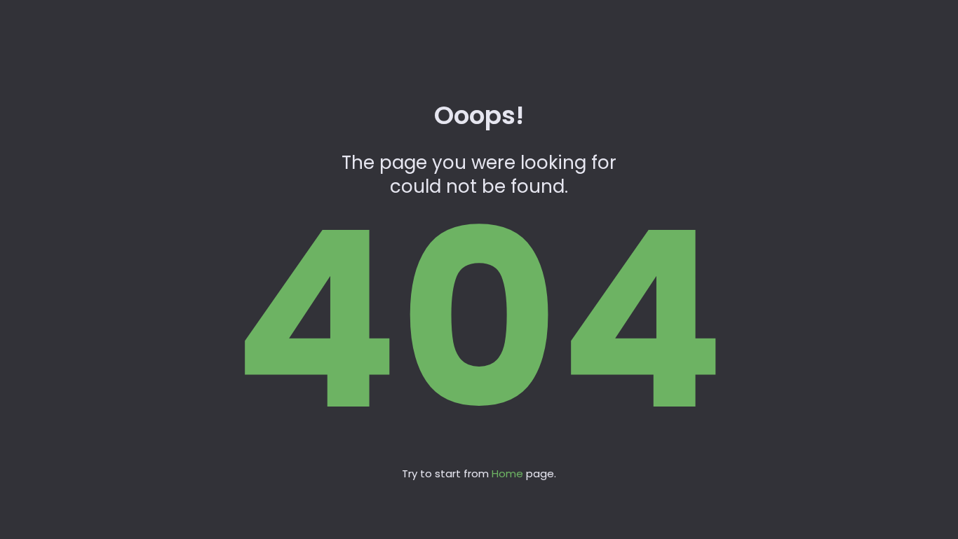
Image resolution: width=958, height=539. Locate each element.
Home (507, 473)
